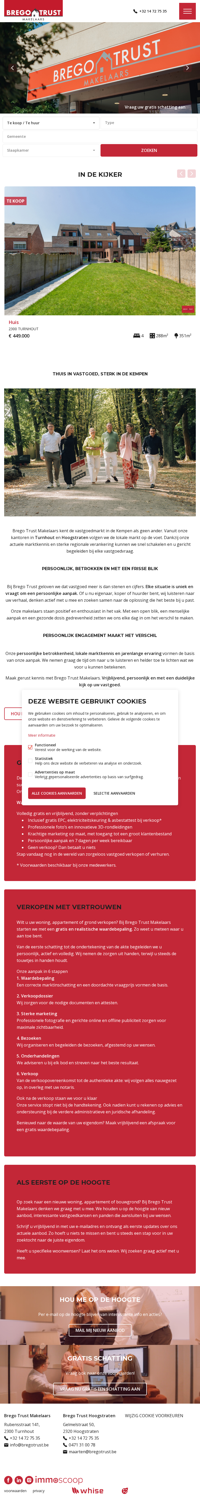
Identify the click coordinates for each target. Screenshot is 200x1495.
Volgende (192, 173)
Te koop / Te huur (23, 122)
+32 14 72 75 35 (153, 11)
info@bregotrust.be (29, 1445)
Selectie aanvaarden (114, 792)
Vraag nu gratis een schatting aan (100, 1389)
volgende (187, 68)
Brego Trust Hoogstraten (89, 1416)
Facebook (8, 1480)
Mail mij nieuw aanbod (100, 1330)
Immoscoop (59, 1480)
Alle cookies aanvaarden (57, 792)
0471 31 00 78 (82, 1445)
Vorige (181, 173)
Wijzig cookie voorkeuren (154, 1416)
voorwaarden (15, 1490)
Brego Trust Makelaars (27, 1416)
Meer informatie (41, 734)
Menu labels (187, 11)
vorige (12, 68)
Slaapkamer (18, 150)
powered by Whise (94, 1490)
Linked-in (19, 1480)
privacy (39, 1490)
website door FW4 (125, 1491)
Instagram (29, 1480)
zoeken (149, 150)
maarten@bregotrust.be (92, 1452)
